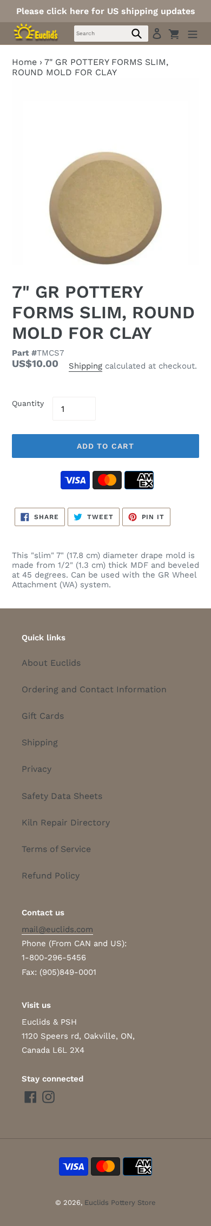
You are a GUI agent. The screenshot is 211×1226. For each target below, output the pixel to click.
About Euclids (51, 663)
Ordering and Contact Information (94, 689)
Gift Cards (43, 716)
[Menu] (192, 33)
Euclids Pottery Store (120, 1202)
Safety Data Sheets (62, 796)
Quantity (28, 403)
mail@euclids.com (57, 929)
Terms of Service (56, 849)
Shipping (85, 366)
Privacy (36, 769)
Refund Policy (51, 875)
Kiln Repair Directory (66, 822)
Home (24, 62)
